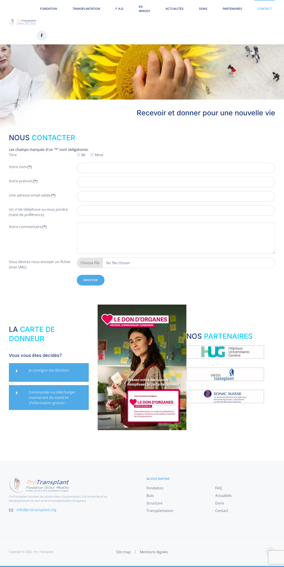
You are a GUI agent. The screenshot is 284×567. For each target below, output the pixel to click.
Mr (83, 154)
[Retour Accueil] (23, 22)
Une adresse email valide (32, 195)
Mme (99, 154)
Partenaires (232, 8)
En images (144, 9)
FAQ (218, 488)
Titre (13, 154)
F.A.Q (119, 8)
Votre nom (20, 166)
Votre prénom (23, 181)
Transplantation (86, 8)
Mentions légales (154, 551)
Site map (123, 551)
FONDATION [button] (48, 8)
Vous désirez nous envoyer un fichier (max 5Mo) (40, 264)
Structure (154, 503)
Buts (150, 495)
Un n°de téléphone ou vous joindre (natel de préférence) (38, 212)
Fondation (155, 488)
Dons (203, 8)
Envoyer (90, 280)
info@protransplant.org (36, 509)
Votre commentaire (28, 226)
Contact (265, 8)
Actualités (174, 8)
